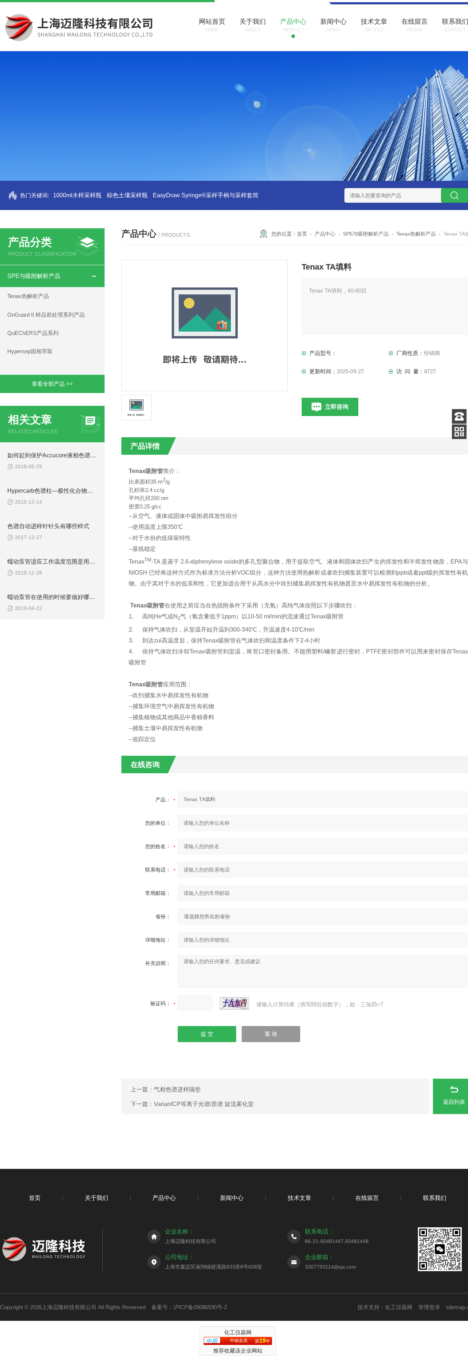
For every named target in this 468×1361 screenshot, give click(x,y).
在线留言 (367, 1198)
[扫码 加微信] (459, 431)
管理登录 (429, 1307)
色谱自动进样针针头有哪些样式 (48, 526)
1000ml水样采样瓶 (77, 195)
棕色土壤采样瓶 (127, 195)
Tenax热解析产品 (28, 296)
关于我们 (96, 1198)
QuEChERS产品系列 (32, 333)
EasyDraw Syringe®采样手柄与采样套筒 (205, 195)
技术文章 (299, 1198)
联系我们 (434, 1198)
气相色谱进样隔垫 (177, 1089)
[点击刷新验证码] (234, 1003)
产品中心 (325, 234)
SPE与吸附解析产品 (33, 276)
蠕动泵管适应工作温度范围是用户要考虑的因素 (68, 561)
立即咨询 (336, 407)
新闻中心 (232, 1198)
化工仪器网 (398, 1307)
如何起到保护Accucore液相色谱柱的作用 (60, 455)
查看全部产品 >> (52, 384)
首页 (302, 234)
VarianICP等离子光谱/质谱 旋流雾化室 (204, 1104)
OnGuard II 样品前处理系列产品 (46, 315)
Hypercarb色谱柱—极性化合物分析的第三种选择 (70, 491)
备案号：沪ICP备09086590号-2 (189, 1307)
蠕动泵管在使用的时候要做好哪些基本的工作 (65, 597)
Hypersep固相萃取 (30, 351)
